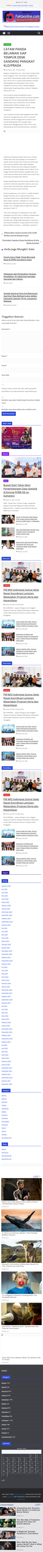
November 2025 (7, 915)
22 (32, 1467)
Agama (4, 1095)
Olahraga (5, 1118)
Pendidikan (7, 44)
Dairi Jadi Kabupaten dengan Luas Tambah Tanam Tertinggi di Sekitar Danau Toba (27, 532)
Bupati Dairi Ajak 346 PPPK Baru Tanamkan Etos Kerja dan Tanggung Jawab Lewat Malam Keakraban (27, 545)
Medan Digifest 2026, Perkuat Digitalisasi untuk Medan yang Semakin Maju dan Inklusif (26, 651)
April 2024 (5, 977)
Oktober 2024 (6, 957)
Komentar (6, 329)
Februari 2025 (6, 944)
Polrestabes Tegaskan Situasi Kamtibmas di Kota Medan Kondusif (20, 241)
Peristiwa (6, 585)
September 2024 (7, 961)
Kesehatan (5, 1108)
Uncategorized (6, 1138)
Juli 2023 (4, 1006)
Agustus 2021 (6, 1081)
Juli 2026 (4, 889)
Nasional (5, 1115)
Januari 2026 (6, 909)
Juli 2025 (4, 928)
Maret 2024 (5, 980)
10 (3, 1463)
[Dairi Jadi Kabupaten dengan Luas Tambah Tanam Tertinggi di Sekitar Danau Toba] (8, 533)
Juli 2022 (4, 1045)
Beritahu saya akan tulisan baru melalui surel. (19, 409)
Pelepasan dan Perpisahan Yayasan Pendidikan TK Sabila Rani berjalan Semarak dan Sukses (20, 276)
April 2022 (5, 1055)
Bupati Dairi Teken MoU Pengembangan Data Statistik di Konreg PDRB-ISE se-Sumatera (20, 490)
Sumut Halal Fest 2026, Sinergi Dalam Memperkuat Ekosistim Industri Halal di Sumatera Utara (27, 624)
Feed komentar (7, 1156)
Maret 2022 (5, 1058)
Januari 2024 (6, 987)
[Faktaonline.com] (4, 33)
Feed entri (5, 1152)
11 (9, 1463)
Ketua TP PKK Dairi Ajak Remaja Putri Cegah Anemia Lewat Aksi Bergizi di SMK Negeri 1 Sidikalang (27, 519)
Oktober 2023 (6, 996)
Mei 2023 (5, 1012)
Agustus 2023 (6, 1003)
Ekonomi (4, 1102)
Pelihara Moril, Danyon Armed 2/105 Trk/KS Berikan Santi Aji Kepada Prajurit (20, 234)
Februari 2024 (6, 983)
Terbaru (4, 1134)
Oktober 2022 (6, 1035)
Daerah (4, 1099)
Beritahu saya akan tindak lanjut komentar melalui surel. (21, 401)
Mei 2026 (5, 896)
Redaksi (4, 1371)
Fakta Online (21, 70)
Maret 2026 (5, 902)
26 (15, 1471)
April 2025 (5, 938)
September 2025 (7, 922)
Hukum (4, 1105)
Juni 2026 (5, 892)
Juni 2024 (5, 970)
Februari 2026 (6, 905)
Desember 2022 (7, 1029)
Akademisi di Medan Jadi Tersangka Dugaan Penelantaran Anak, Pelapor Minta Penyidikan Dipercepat (27, 637)
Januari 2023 (6, 1025)
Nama (5, 356)
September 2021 (7, 1077)
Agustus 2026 (6, 886)
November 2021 (7, 1071)
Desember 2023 (7, 990)
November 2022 (7, 1032)
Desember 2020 (7, 1084)
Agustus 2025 (6, 925)
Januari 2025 (6, 948)
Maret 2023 (5, 1019)
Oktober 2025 (6, 918)
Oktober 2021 (6, 1074)
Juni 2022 (5, 1048)
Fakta (18, 500)
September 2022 (7, 1038)
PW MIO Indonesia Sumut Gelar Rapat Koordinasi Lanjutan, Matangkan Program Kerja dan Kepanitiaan (21, 595)
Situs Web (5, 375)
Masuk (4, 1149)
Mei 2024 (5, 974)
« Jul (3, 1480)
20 (21, 1467)
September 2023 (7, 999)
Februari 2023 (6, 1022)
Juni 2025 (5, 931)
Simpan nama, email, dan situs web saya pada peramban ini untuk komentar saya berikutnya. (19, 389)
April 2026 (5, 899)
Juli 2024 (4, 967)
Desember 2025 (7, 912)
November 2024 (7, 954)
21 (26, 1467)
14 (26, 1463)
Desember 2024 (7, 951)
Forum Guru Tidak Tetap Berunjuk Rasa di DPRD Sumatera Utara (19, 258)
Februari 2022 (6, 1061)
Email (4, 365)
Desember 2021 (7, 1068)
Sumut (6, 481)
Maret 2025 (5, 941)
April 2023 (5, 1016)
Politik (4, 1128)
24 (3, 1471)
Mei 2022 (5, 1051)
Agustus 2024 (6, 964)
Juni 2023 (5, 1009)
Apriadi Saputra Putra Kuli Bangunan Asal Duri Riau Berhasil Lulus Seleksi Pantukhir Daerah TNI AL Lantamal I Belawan (21, 297)
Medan (4, 1112)
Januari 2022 (6, 1064)
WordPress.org (6, 1159)
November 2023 (7, 993)
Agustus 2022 (6, 1042)
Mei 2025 (5, 935)
